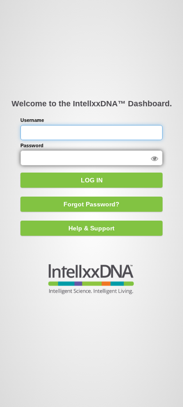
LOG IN (92, 180)
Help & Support (91, 228)
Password (32, 145)
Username (32, 120)
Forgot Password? (91, 204)
